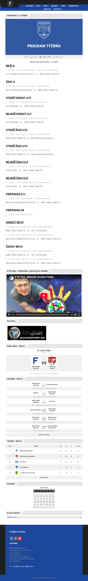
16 (53, 499)
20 (44, 501)
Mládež (54, 6)
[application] (44, 295)
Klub (38, 6)
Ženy (63, 6)
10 (35, 499)
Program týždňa (46, 57)
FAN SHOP (47, 9)
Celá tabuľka (44, 477)
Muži (46, 6)
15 (50, 499)
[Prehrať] (9, 315)
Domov (30, 6)
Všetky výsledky (44, 434)
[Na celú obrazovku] (79, 315)
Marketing (73, 6)
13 (44, 499)
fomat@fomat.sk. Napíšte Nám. (23, 566)
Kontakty (57, 9)
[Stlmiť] (75, 315)
